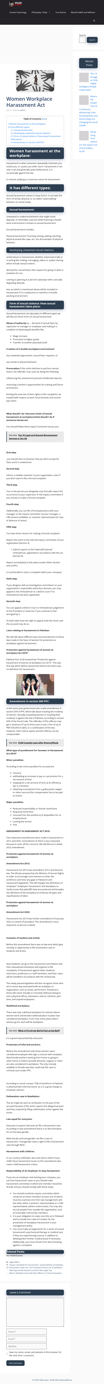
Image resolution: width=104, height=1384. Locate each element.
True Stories (60, 12)
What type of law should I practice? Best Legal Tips (30, 1270)
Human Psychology (18, 12)
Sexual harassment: (22, 130)
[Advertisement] (35, 45)
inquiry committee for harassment (23, 1265)
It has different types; (19, 127)
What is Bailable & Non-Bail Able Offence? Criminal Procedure (35, 1273)
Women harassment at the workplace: (27, 124)
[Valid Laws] (15, 4)
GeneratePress (65, 1380)
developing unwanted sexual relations (30, 133)
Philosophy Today (39, 12)
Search (82, 35)
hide (44, 119)
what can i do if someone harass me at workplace (41, 1267)
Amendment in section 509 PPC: (28, 142)
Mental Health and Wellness (83, 12)
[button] (94, 20)
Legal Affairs (14, 1262)
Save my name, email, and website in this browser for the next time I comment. (35, 1354)
